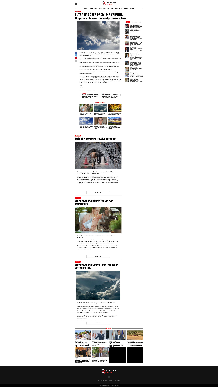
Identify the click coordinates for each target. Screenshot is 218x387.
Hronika (95, 8)
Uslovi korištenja (101, 380)
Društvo (100, 8)
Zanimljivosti (126, 8)
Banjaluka (91, 8)
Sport (108, 8)
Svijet (112, 8)
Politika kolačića (117, 380)
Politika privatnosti (109, 380)
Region (104, 8)
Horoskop (132, 8)
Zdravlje (116, 8)
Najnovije (85, 8)
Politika (120, 8)
